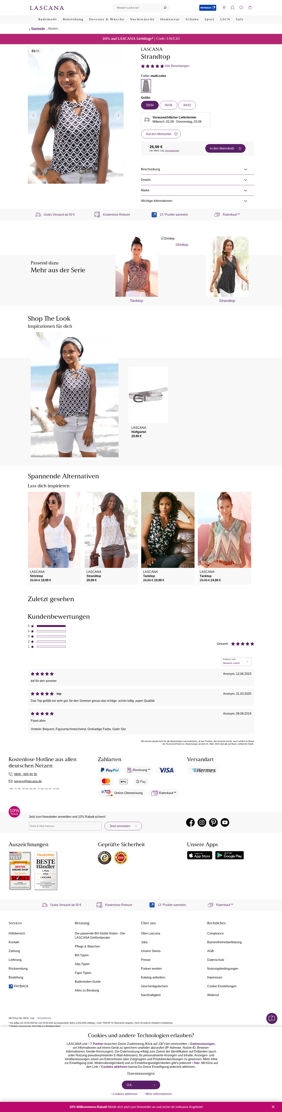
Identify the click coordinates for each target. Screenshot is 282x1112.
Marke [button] (145, 190)
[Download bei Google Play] (229, 855)
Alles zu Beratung (87, 990)
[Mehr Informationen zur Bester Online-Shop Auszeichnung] (20, 871)
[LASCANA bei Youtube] (225, 822)
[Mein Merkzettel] (241, 7)
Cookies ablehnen (114, 1066)
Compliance (215, 933)
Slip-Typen (82, 964)
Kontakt (14, 942)
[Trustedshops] (104, 857)
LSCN (225, 19)
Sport (210, 19)
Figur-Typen (83, 972)
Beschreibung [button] (150, 169)
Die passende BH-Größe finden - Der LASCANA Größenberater (100, 935)
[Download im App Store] (199, 855)
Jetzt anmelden (120, 826)
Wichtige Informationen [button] (156, 200)
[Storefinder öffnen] (224, 7)
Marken (53, 28)
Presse (146, 959)
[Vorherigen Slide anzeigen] (33, 115)
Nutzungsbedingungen (222, 968)
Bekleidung (73, 19)
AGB (210, 951)
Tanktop (136, 301)
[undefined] (246, 268)
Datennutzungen (202, 1043)
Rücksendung (18, 968)
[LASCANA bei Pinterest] (213, 822)
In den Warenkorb (222, 148)
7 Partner (97, 1043)
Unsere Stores (151, 951)
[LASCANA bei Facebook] (190, 822)
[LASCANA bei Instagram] (202, 822)
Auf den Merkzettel (158, 134)
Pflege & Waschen (87, 946)
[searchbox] (136, 7)
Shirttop (182, 245)
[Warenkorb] (250, 7)
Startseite (38, 28)
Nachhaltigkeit (151, 995)
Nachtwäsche (142, 19)
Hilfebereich (17, 933)
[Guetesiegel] (121, 857)
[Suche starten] (165, 7)
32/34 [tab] (150, 105)
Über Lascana (150, 933)
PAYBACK (21, 986)
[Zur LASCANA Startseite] (47, 7)
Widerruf (213, 995)
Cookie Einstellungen (222, 986)
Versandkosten (172, 150)
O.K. (130, 1085)
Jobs (144, 942)
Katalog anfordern (153, 977)
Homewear (170, 19)
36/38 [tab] (168, 105)
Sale (240, 19)
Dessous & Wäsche (106, 19)
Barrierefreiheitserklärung (224, 942)
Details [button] (146, 179)
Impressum (214, 977)
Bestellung (16, 977)
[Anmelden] (232, 7)
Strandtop (227, 301)
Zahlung (14, 951)
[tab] (146, 86)
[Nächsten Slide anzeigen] (118, 115)
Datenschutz (215, 959)
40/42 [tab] (187, 105)
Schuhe (192, 19)
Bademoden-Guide (88, 981)
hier (197, 1063)
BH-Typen (82, 955)
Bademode (47, 19)
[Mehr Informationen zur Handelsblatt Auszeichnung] (46, 870)
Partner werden (151, 968)
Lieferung (15, 959)
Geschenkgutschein (154, 986)
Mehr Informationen (159, 1094)
